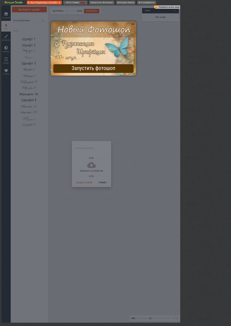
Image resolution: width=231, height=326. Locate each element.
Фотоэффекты (147, 2)
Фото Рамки (75, 2)
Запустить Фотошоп (102, 2)
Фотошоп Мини (125, 2)
